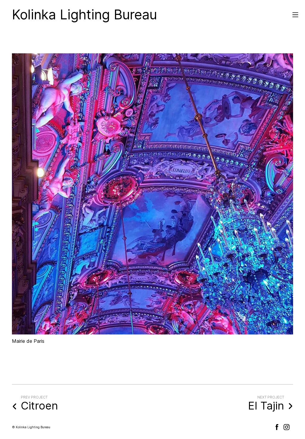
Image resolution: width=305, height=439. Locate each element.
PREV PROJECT (34, 397)
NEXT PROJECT (270, 397)
